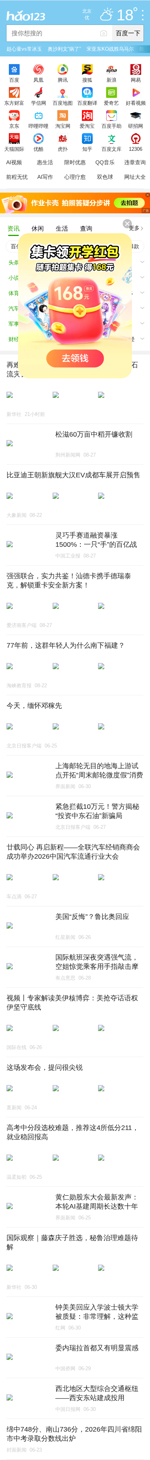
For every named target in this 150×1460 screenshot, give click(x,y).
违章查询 (135, 162)
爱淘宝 (87, 126)
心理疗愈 (75, 177)
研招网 (135, 126)
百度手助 (112, 126)
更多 (134, 228)
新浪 (112, 79)
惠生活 (45, 162)
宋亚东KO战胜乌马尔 (110, 49)
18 (125, 15)
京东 (14, 126)
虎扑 (63, 149)
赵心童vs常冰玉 (24, 49)
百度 (14, 79)
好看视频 (136, 103)
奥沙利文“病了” (64, 49)
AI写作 (45, 177)
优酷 (38, 149)
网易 (136, 79)
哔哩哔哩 (38, 126)
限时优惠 (75, 162)
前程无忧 (17, 177)
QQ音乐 (105, 162)
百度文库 (112, 149)
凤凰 (38, 79)
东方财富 (14, 103)
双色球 (105, 177)
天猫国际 (14, 149)
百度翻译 (87, 103)
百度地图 (63, 103)
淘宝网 (62, 126)
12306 (135, 149)
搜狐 (87, 79)
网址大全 (135, 177)
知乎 (87, 149)
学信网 (38, 103)
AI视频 (14, 162)
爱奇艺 (111, 103)
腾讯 (63, 79)
